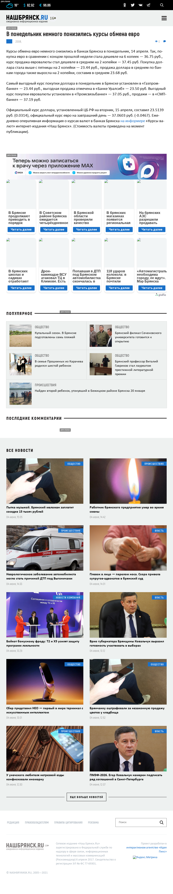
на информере (132, 121)
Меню (164, 18)
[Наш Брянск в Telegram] (148, 5)
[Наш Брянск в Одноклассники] (125, 5)
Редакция (13, 822)
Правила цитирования (68, 822)
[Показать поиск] (162, 5)
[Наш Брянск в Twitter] (133, 5)
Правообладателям (37, 822)
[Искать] (162, 822)
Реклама (93, 822)
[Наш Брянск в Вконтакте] (140, 5)
